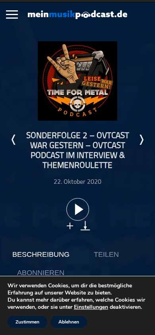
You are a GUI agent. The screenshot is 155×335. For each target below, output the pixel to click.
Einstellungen (91, 307)
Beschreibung (41, 254)
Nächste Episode (141, 140)
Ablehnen (68, 322)
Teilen (106, 254)
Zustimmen (27, 322)
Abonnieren (40, 273)
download (85, 226)
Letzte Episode (14, 140)
